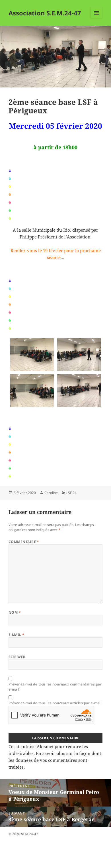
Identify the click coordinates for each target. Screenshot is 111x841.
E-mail (16, 634)
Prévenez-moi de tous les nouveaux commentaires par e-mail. (55, 687)
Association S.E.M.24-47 (45, 13)
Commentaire (24, 541)
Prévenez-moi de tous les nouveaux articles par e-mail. (55, 703)
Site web (17, 656)
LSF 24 (71, 492)
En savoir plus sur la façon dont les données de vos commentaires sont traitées (55, 760)
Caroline (51, 492)
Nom (15, 612)
